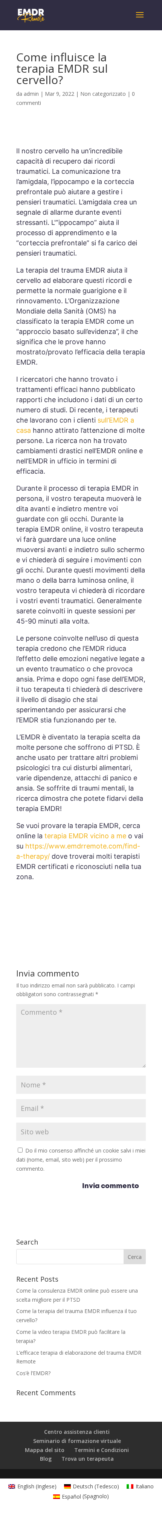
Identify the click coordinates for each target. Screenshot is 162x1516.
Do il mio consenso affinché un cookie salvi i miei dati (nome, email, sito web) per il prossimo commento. (80, 1159)
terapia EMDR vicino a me (85, 836)
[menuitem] (32, 1486)
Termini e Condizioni (101, 1450)
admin (31, 93)
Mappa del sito (44, 1450)
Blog (46, 1458)
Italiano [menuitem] (145, 1486)
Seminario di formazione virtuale (77, 1440)
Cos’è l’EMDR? (33, 1373)
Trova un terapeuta (87, 1458)
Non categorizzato (103, 93)
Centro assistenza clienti (77, 1431)
